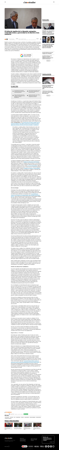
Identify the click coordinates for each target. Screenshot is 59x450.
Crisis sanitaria (7, 417)
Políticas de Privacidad (23, 440)
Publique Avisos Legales (34, 439)
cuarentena (11, 417)
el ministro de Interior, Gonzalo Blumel (32, 168)
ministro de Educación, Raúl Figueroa (31, 161)
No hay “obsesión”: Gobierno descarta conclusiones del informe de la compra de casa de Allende (18, 428)
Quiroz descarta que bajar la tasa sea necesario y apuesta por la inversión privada (34, 91)
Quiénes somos (22, 438)
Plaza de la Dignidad (32, 417)
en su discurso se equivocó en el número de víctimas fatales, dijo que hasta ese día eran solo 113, (25, 195)
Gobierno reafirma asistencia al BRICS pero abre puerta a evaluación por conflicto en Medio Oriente (8, 428)
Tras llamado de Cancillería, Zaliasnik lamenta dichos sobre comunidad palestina (19, 91)
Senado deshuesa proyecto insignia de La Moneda (47, 53)
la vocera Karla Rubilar (32, 165)
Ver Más (48, 60)
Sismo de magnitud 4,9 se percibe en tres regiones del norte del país (47, 87)
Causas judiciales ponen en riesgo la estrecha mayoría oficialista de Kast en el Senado (48, 46)
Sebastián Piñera (38, 417)
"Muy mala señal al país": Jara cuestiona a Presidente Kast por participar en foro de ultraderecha (19, 96)
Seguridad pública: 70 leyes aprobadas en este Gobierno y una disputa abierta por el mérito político (27, 428)
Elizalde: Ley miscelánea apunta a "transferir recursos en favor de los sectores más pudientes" (48, 32)
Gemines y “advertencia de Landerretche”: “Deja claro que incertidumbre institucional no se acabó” (37, 428)
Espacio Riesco (18, 417)
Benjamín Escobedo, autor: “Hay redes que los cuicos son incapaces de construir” (34, 95)
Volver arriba (6, 446)
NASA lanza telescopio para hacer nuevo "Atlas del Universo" (47, 92)
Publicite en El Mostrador (34, 438)
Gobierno (22, 417)
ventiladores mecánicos (8, 418)
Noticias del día (46, 74)
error (14, 417)
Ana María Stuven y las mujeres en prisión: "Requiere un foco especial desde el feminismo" (47, 57)
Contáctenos (32, 440)
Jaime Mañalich (27, 417)
